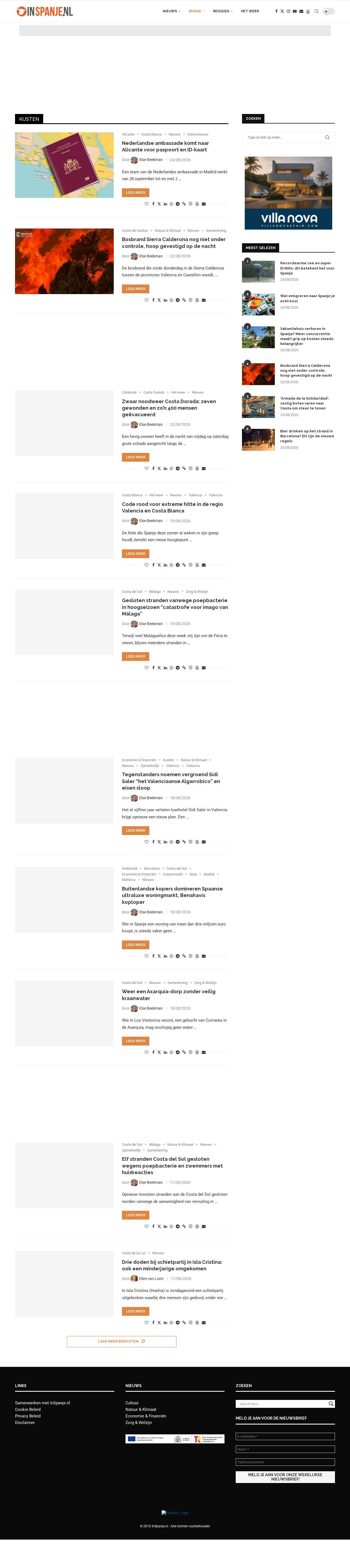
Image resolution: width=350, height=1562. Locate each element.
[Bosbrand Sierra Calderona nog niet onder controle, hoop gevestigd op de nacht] (64, 261)
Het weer (250, 11)
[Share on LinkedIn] (165, 204)
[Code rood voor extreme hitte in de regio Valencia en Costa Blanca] (64, 526)
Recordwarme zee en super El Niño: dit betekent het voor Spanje (307, 268)
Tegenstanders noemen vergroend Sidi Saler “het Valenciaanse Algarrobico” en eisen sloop (171, 781)
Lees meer (135, 193)
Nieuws (170, 11)
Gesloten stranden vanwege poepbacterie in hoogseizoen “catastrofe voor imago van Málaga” (175, 607)
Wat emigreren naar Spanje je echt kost (307, 298)
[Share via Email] (204, 204)
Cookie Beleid (27, 1409)
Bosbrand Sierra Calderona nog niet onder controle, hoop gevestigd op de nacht (306, 370)
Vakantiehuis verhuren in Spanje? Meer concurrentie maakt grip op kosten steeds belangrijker (306, 336)
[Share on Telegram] (178, 204)
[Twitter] (282, 11)
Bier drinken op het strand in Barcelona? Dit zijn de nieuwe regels (307, 436)
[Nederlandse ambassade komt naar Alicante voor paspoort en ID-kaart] (64, 165)
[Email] (301, 11)
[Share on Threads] (197, 203)
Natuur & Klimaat (141, 1409)
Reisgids (221, 11)
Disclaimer (25, 1422)
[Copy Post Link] (184, 204)
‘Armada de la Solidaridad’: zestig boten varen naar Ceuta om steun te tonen (304, 403)
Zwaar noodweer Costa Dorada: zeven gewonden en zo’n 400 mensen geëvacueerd (169, 408)
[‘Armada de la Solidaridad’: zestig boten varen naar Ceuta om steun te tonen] (258, 407)
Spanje (195, 11)
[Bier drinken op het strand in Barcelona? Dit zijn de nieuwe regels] (258, 440)
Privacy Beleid (27, 1416)
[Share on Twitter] (159, 203)
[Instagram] (288, 11)
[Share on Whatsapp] (171, 204)
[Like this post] (146, 204)
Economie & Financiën (146, 1416)
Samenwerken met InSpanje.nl (42, 1402)
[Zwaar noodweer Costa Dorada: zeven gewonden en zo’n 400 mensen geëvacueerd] (64, 423)
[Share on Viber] (190, 203)
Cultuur (132, 1402)
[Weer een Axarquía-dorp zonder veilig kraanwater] (64, 1013)
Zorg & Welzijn (139, 1422)
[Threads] (308, 11)
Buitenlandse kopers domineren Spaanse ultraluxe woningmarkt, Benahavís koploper (172, 895)
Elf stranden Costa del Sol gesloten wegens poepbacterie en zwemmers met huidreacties (172, 1165)
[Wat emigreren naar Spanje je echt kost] (258, 304)
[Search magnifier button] (331, 1404)
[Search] (316, 11)
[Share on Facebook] (153, 204)
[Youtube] (295, 11)
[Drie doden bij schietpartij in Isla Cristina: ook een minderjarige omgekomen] (64, 1284)
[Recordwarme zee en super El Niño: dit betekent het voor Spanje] (258, 272)
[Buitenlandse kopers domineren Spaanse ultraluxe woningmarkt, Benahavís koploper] (64, 899)
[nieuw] (288, 159)
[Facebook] (276, 11)
